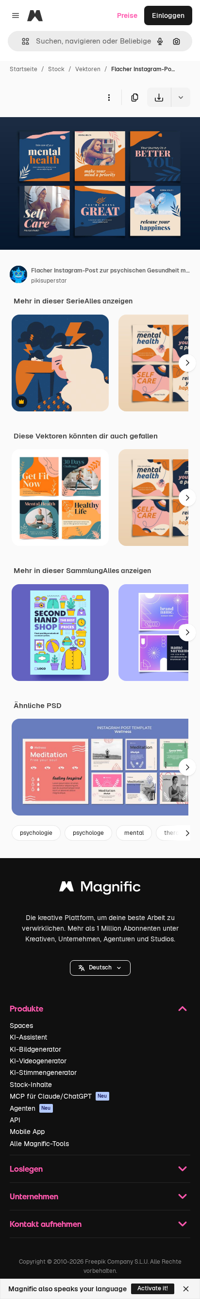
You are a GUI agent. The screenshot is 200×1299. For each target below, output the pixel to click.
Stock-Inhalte (31, 1084)
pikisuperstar (49, 281)
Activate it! (152, 1288)
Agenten (30, 1108)
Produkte (26, 1008)
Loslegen (26, 1168)
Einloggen (168, 15)
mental (134, 833)
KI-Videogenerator (38, 1061)
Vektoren (87, 69)
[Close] (186, 1289)
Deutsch (100, 967)
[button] (100, 968)
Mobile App (27, 1131)
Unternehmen (34, 1196)
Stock (56, 69)
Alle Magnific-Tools (39, 1143)
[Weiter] (187, 363)
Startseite (23, 69)
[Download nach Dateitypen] (180, 97)
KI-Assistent (28, 1037)
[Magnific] (100, 888)
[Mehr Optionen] (108, 97)
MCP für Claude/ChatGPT (58, 1096)
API (15, 1120)
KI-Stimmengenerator (43, 1072)
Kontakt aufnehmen (46, 1224)
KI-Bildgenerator (35, 1049)
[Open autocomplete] (21, 41)
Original (62, 129)
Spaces (21, 1025)
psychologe (88, 833)
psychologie (36, 833)
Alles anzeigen (108, 301)
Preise (127, 15)
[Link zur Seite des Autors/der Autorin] (18, 276)
